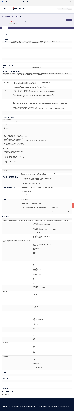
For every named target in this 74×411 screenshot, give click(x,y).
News (8, 12)
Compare (12, 12)
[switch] (17, 16)
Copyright (11, 401)
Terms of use (33, 401)
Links (22, 12)
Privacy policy (19, 401)
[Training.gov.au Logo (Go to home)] (17, 8)
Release (3, 23)
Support (31, 12)
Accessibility (4, 401)
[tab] (5, 28)
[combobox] (63, 8)
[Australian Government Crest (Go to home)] (6, 8)
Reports (26, 12)
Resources (17, 12)
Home (4, 12)
